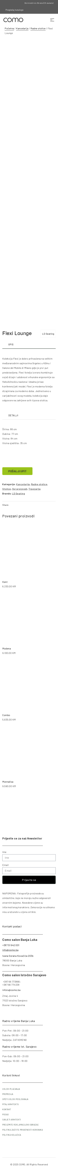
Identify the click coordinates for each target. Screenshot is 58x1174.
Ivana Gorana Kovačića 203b (17, 955)
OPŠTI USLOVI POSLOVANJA (15, 1099)
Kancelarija (22, 28)
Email (5, 864)
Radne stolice (38, 28)
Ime (4, 851)
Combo (6, 715)
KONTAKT (6, 1109)
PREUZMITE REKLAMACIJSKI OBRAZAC (20, 1124)
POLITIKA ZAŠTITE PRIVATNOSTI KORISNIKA (22, 1130)
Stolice (6, 488)
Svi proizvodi (19, 488)
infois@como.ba (11, 989)
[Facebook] (38, 10)
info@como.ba (10, 949)
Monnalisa (7, 781)
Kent (5, 581)
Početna (9, 28)
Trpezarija (34, 488)
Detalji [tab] (13, 415)
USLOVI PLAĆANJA (11, 1089)
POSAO (5, 1114)
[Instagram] (43, 10)
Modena (6, 648)
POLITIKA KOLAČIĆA (11, 1135)
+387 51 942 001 (10, 945)
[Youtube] (49, 10)
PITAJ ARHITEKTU (10, 1104)
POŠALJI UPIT (17, 471)
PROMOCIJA (7, 1094)
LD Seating (48, 333)
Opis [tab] (11, 344)
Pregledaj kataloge (14, 10)
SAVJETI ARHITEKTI (11, 1119)
